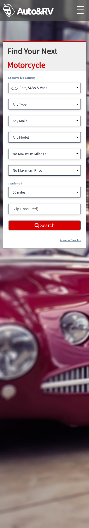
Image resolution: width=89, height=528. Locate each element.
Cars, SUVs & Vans (33, 87)
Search (46, 225)
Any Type (19, 104)
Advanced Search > (70, 240)
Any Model (21, 137)
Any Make (20, 120)
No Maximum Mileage (29, 153)
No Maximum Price (27, 170)
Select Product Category (21, 78)
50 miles (19, 192)
